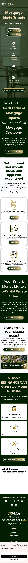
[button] (26, 4)
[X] (14, 501)
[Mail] (16, 505)
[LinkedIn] (18, 501)
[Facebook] (6, 501)
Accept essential (14, 559)
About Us (14, 542)
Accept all (14, 556)
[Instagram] (10, 501)
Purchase (14, 531)
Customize (14, 553)
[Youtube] (22, 501)
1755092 (20, 522)
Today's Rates (14, 534)
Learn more (10, 548)
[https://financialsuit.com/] (9, 4)
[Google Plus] (12, 505)
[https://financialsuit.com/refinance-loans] (14, 409)
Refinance (14, 532)
